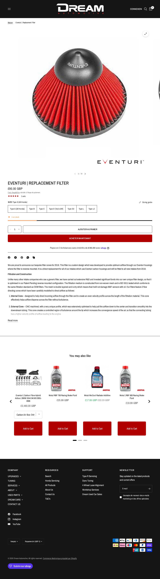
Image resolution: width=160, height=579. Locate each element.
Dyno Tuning (87, 480)
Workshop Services (90, 489)
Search (48, 476)
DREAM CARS (14, 499)
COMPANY (13, 470)
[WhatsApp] (28, 257)
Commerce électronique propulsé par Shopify (60, 558)
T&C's (47, 498)
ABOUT (11, 490)
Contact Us (50, 494)
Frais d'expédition (14, 192)
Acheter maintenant (80, 238)
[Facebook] (10, 257)
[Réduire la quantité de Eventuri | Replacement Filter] (10, 229)
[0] (150, 9)
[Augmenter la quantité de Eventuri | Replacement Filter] (19, 229)
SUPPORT (87, 470)
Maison (10, 22)
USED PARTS (14, 495)
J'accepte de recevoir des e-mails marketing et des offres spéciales (136, 497)
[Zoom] (146, 34)
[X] (16, 257)
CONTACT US (14, 504)
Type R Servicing (89, 476)
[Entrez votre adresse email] (149, 488)
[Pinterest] (22, 257)
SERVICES (12, 485)
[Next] (85, 173)
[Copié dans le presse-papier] (34, 257)
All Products (50, 485)
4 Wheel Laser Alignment (93, 485)
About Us (49, 489)
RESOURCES (52, 470)
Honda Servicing (52, 480)
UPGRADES (13, 476)
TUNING (11, 480)
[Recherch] (145, 9)
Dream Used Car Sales (92, 494)
